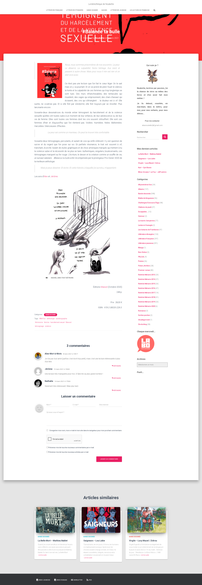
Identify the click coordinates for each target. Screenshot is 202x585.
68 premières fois (145, 185)
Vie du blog (142, 324)
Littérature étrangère (74, 10)
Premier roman (144, 270)
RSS (90, 580)
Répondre (117, 366)
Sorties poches (144, 315)
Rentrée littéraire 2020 (146, 306)
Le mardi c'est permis (146, 221)
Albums (104, 10)
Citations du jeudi (145, 207)
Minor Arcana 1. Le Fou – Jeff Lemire (152, 172)
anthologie (51, 319)
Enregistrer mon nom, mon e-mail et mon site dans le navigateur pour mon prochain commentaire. (86, 430)
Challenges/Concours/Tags (148, 203)
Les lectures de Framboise (140, 10)
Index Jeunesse (44, 580)
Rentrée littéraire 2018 (146, 297)
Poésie (141, 261)
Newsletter (78, 580)
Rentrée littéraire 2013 (146, 275)
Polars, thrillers (144, 266)
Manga (140, 248)
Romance (142, 311)
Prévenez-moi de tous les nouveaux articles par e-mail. (68, 452)
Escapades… (143, 212)
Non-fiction (142, 252)
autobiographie (61, 319)
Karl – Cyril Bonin (144, 168)
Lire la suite (42, 555)
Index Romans (62, 580)
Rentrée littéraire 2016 (146, 288)
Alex (46, 176)
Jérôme (54, 176)
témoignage (39, 326)
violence (48, 326)
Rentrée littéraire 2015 (146, 284)
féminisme (39, 322)
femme (46, 322)
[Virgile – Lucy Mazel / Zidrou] (146, 520)
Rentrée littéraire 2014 (146, 279)
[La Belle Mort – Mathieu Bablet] (55, 520)
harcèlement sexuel (57, 322)
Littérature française (54, 10)
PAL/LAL (141, 257)
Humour (141, 216)
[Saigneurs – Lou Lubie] (101, 520)
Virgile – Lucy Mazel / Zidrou (149, 163)
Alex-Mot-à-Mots (53, 353)
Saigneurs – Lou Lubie (146, 159)
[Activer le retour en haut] (197, 580)
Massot (104, 287)
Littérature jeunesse (118, 10)
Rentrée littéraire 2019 (146, 302)
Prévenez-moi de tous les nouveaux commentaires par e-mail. (71, 447)
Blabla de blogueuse (146, 198)
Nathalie (49, 381)
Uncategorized (144, 320)
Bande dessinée (92, 10)
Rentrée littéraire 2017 (146, 293)
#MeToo (42, 319)
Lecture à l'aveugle (145, 225)
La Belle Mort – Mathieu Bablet (149, 154)
